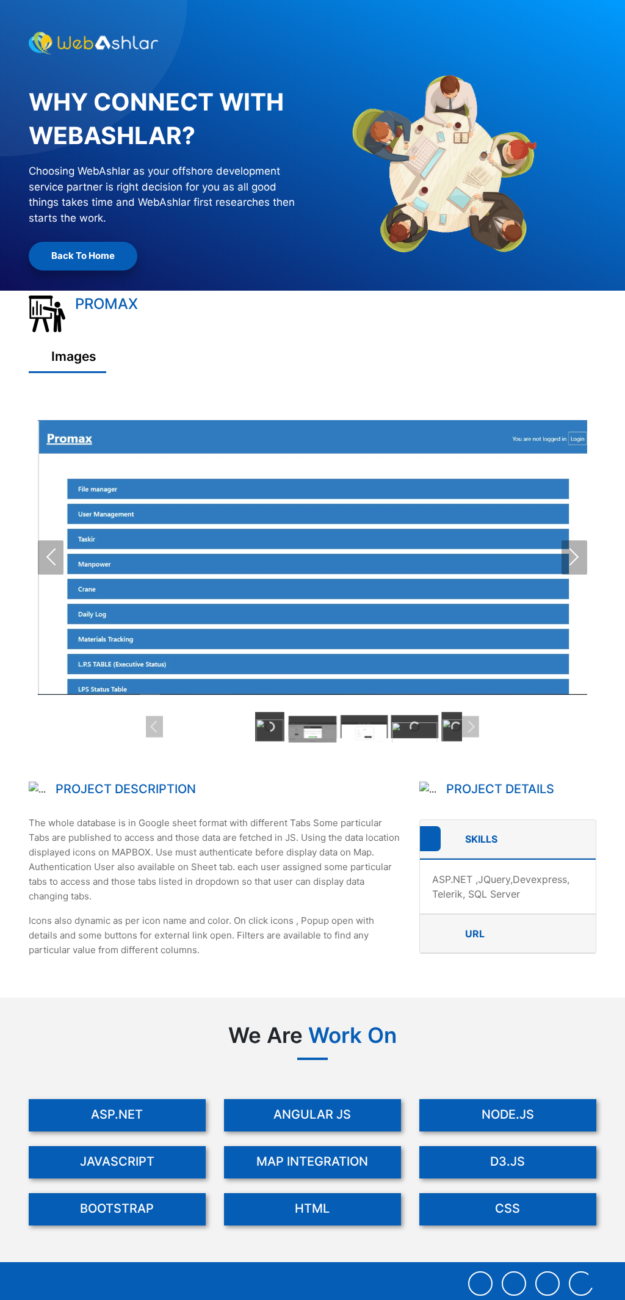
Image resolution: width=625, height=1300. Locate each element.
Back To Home (83, 255)
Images (72, 356)
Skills (481, 839)
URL (475, 934)
